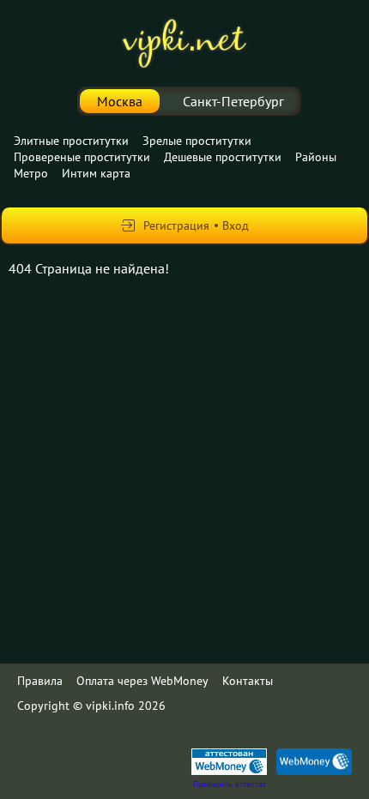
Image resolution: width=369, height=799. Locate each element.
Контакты (247, 680)
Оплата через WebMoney (142, 680)
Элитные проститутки (71, 140)
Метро (31, 173)
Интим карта (96, 173)
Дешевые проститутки (222, 157)
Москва (119, 101)
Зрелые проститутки (196, 140)
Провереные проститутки (82, 157)
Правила (40, 680)
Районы (315, 157)
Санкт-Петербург (233, 101)
